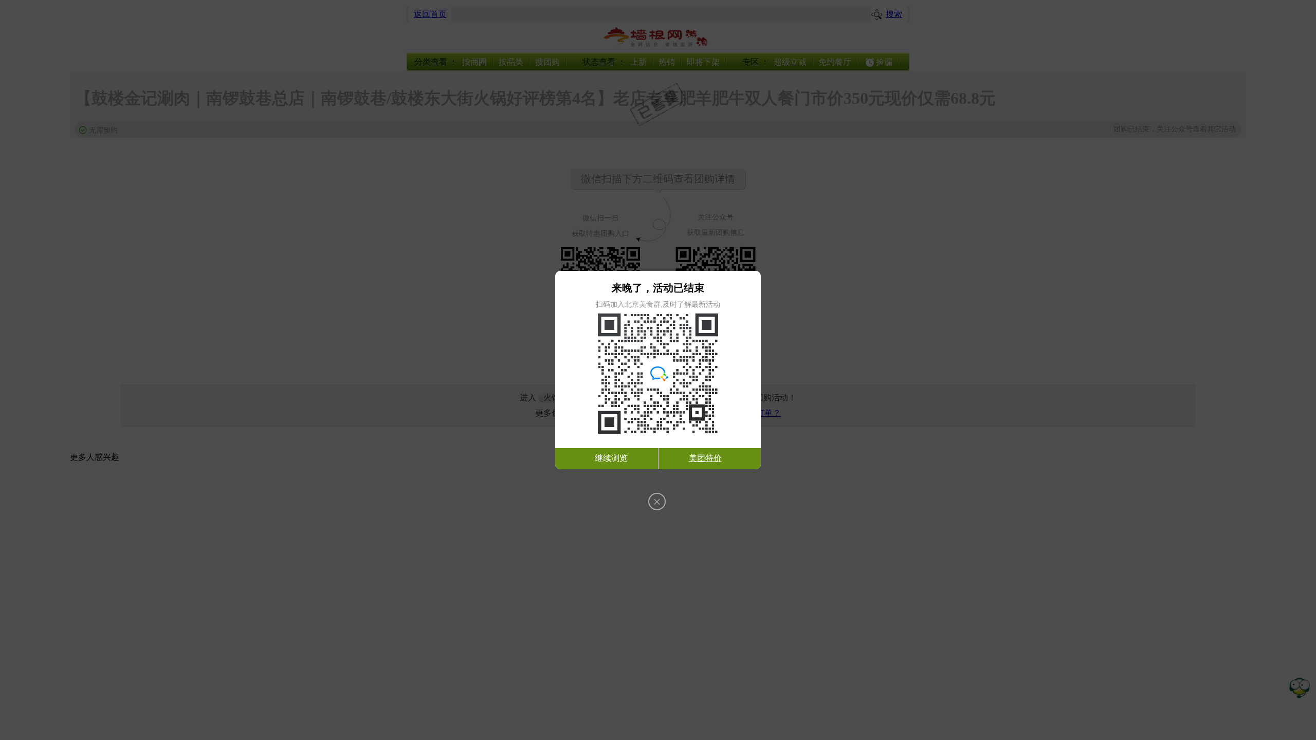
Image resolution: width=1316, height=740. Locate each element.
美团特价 (705, 458)
